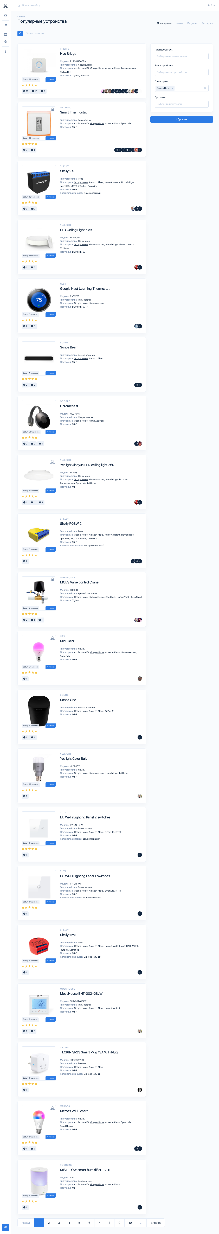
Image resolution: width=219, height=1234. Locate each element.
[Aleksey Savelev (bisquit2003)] (140, 1148)
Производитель (164, 49)
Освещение (84, 241)
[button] (5, 52)
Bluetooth (77, 251)
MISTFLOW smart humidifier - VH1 (85, 1170)
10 (35, 91)
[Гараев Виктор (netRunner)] (110, 91)
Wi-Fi (74, 127)
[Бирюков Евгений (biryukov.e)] (140, 91)
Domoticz (92, 186)
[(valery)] (123, 91)
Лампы (81, 648)
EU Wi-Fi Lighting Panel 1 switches (85, 876)
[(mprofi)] (140, 326)
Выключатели (85, 828)
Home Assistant (112, 182)
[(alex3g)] (116, 150)
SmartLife (110, 832)
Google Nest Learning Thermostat (85, 289)
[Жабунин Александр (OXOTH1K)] (136, 326)
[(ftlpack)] (136, 208)
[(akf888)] (130, 150)
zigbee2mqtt (123, 597)
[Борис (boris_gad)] (136, 150)
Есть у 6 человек (30, 608)
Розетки (82, 1063)
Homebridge (127, 182)
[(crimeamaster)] (140, 150)
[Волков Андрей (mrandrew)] (140, 855)
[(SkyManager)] (136, 561)
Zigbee (76, 75)
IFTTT (118, 832)
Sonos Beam (69, 347)
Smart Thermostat (73, 112)
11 (26, 91)
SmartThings (66, 1126)
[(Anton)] (123, 150)
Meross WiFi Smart (74, 1111)
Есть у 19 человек (31, 138)
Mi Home (64, 248)
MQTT (74, 186)
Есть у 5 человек (30, 314)
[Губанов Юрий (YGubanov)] (140, 620)
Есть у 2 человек (30, 667)
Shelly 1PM (68, 935)
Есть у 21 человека (31, 432)
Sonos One (68, 700)
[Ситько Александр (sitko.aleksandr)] (133, 208)
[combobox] (115, 33)
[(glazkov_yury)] (140, 502)
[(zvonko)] (140, 1207)
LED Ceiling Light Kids (76, 230)
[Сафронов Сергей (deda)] (133, 91)
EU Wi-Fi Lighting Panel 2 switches (85, 817)
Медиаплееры (85, 417)
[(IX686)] (140, 561)
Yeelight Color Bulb (73, 758)
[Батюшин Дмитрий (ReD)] (136, 267)
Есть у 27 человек (31, 784)
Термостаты (84, 120)
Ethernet (84, 75)
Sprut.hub (125, 123)
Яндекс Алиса (128, 68)
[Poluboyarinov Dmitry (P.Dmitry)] (136, 91)
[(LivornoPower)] (136, 1148)
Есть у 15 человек (30, 256)
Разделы (192, 23)
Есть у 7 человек (30, 1019)
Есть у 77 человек (31, 79)
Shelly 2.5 (67, 171)
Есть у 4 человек (30, 373)
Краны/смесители (87, 593)
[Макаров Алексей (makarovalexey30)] (113, 91)
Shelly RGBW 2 (71, 523)
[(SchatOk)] (126, 150)
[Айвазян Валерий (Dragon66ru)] (116, 91)
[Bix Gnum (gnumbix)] (140, 443)
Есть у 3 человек (30, 549)
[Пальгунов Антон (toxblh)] (140, 1090)
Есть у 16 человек (31, 197)
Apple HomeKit (81, 68)
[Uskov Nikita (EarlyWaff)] (103, 91)
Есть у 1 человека (30, 843)
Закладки (207, 23)
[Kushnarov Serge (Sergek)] (136, 620)
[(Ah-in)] (120, 91)
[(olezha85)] (126, 91)
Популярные (164, 23)
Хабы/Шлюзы (84, 64)
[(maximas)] (140, 208)
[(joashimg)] (136, 385)
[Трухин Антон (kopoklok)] (140, 796)
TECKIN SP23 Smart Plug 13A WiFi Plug (89, 1052)
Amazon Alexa (112, 68)
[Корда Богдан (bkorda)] (106, 91)
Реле (80, 178)
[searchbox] (116, 33)
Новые (179, 23)
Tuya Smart (136, 597)
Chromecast (69, 406)
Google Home (97, 68)
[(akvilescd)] (120, 150)
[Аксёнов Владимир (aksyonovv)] (130, 91)
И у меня (50, 79)
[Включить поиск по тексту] (20, 33)
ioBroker (82, 186)
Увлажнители (85, 1181)
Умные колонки (86, 355)
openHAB (65, 186)
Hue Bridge (68, 54)
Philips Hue (65, 72)
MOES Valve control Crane (79, 582)
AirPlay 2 (109, 711)
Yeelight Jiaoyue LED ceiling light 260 (87, 465)
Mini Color (67, 641)
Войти (211, 5)
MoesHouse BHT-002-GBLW (81, 993)
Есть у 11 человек (30, 490)
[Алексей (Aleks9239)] (133, 150)
